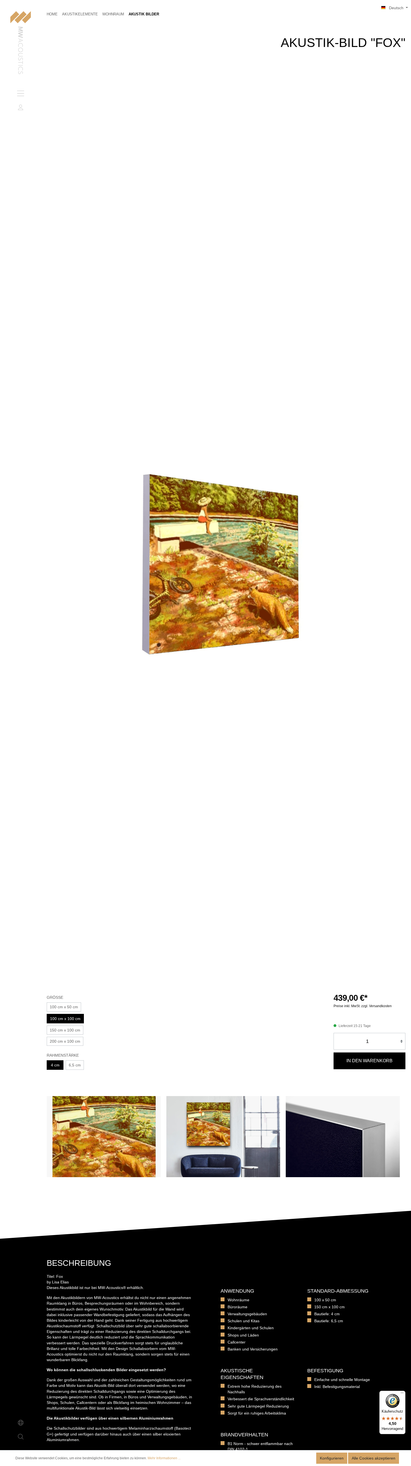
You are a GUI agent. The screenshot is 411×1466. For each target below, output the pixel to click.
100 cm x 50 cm (64, 1007)
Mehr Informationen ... (164, 1458)
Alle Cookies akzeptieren (373, 1458)
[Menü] (21, 93)
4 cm (55, 1065)
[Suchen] (21, 1437)
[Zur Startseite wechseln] (20, 43)
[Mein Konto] (21, 107)
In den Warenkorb (369, 1060)
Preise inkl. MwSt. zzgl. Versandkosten (363, 1006)
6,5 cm (75, 1065)
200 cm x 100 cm (65, 1041)
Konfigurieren (332, 1458)
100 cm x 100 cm (65, 1018)
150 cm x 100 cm (65, 1030)
